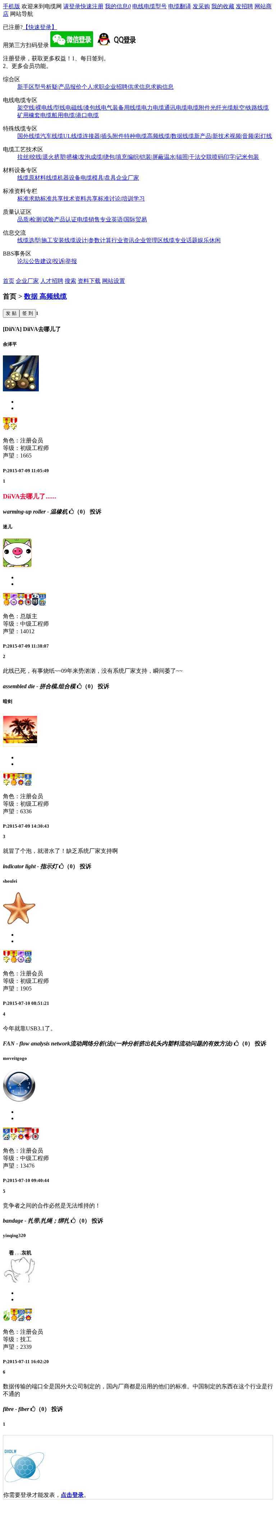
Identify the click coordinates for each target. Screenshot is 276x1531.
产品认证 (65, 219)
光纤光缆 (221, 108)
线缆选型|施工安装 (40, 240)
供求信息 (139, 87)
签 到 (27, 313)
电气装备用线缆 (121, 108)
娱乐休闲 (209, 240)
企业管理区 (148, 240)
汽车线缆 (51, 136)
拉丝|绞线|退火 (35, 157)
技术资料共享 (80, 199)
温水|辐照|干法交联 (188, 157)
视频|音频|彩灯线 (251, 136)
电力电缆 (152, 108)
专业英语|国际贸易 (123, 219)
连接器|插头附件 (103, 136)
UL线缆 (73, 136)
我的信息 (118, 6)
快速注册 (92, 6)
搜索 (70, 281)
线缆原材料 (31, 178)
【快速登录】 (40, 27)
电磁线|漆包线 (83, 108)
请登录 (71, 6)
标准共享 (51, 199)
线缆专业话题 (180, 240)
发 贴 (11, 313)
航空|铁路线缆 (251, 108)
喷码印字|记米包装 (235, 157)
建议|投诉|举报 (58, 261)
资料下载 (89, 281)
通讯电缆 (175, 108)
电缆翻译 (179, 6)
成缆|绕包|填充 (109, 157)
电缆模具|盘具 (98, 178)
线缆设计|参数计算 (87, 240)
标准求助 (28, 199)
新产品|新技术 (212, 136)
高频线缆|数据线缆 (170, 136)
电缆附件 (198, 108)
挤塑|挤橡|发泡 (72, 157)
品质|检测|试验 (35, 219)
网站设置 (113, 281)
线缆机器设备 (63, 178)
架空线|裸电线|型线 (41, 108)
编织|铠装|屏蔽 (145, 157)
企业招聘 (116, 87)
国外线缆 (28, 136)
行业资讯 (122, 240)
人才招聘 (51, 281)
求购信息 (162, 87)
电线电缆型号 (149, 6)
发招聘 (244, 6)
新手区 (25, 87)
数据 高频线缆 (45, 296)
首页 (8, 281)
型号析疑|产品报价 (58, 87)
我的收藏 (222, 6)
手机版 (11, 6)
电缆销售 (88, 219)
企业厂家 (127, 178)
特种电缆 (135, 136)
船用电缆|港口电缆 (75, 115)
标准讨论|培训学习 (121, 199)
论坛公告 (28, 261)
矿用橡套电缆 (34, 115)
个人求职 (93, 87)
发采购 (201, 6)
